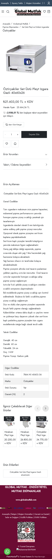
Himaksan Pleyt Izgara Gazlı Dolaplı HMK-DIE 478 (26, 433)
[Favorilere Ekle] (6, 143)
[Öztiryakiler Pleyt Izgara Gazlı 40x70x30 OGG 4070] (42, 422)
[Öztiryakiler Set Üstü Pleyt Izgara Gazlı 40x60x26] (26, 59)
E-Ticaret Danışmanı (26, 546)
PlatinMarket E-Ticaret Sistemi (19, 556)
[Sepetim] (49, 11)
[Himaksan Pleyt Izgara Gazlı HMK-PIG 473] (10, 422)
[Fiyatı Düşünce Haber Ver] (15, 143)
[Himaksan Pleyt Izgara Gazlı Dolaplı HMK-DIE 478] (26, 422)
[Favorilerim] (44, 11)
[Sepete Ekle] (34, 134)
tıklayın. (10, 115)
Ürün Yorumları (10, 154)
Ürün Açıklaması (11, 184)
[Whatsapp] (7, 551)
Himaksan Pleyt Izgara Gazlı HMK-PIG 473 (9, 433)
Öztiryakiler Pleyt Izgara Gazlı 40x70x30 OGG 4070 (42, 433)
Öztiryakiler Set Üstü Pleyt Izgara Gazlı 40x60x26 (25, 473)
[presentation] (37, 408)
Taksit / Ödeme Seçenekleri (17, 165)
